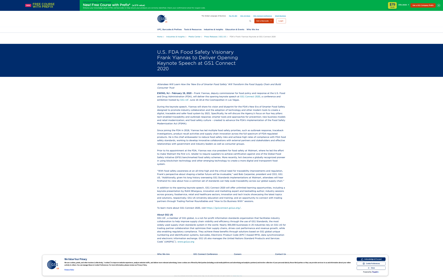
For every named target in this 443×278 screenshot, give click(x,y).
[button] (264, 21)
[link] (162, 18)
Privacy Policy (69, 270)
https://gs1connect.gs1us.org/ (224, 208)
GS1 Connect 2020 (250, 96)
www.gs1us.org (185, 241)
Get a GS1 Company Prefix (423, 5)
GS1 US (184, 100)
